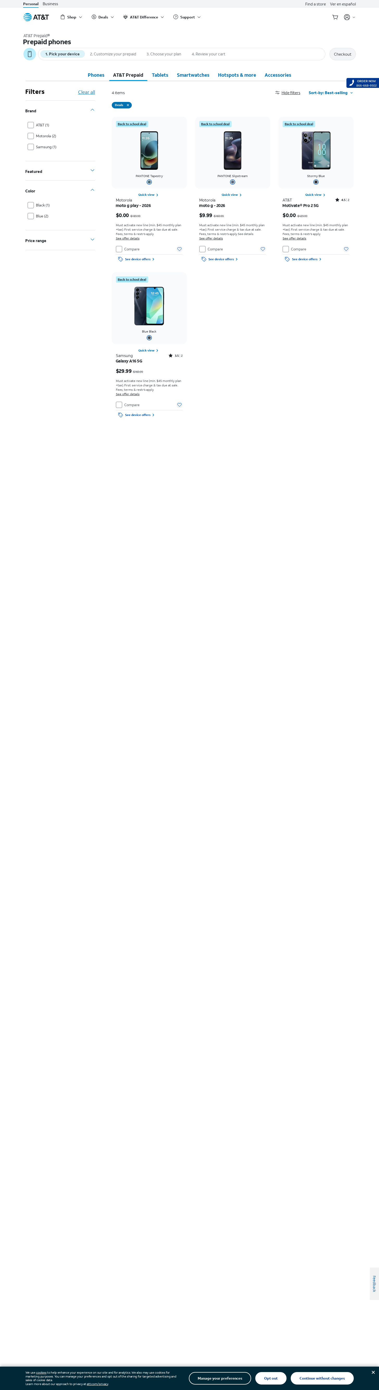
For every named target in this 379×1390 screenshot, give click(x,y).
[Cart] (335, 17)
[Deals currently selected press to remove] (128, 105)
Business (50, 3)
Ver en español (343, 4)
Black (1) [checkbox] (43, 205)
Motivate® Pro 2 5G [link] (301, 205)
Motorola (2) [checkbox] (46, 135)
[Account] (349, 17)
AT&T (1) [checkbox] (42, 124)
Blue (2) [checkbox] (42, 215)
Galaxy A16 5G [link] (129, 361)
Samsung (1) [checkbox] (46, 146)
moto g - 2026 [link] (212, 205)
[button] (292, 92)
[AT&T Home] (36, 17)
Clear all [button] (86, 92)
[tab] (96, 75)
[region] (149, 190)
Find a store (315, 4)
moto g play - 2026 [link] (133, 205)
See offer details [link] (128, 238)
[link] (132, 124)
